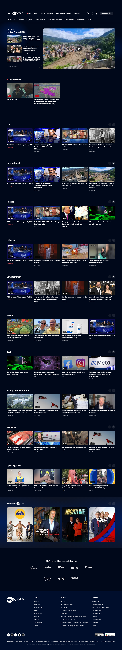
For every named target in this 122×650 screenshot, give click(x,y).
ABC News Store (97, 613)
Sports (36, 619)
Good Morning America (68, 610)
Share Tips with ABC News (100, 607)
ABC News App (96, 610)
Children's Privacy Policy (41, 641)
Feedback (95, 622)
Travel (36, 625)
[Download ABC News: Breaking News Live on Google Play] (110, 634)
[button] (9, 13)
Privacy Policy (10, 641)
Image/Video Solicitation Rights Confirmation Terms (86, 641)
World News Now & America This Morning (74, 622)
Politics (36, 601)
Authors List (95, 616)
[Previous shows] (109, 503)
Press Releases (96, 619)
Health (36, 610)
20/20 (63, 601)
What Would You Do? (68, 619)
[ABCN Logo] (17, 13)
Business (37, 604)
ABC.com (64, 607)
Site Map (94, 625)
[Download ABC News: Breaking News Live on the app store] (99, 634)
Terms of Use (19, 641)
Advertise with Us (97, 604)
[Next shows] (113, 503)
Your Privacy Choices (28, 641)
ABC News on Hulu (67, 604)
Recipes (36, 616)
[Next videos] (113, 124)
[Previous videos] (109, 124)
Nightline (64, 613)
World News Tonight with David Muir (72, 625)
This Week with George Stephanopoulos (73, 616)
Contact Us (95, 601)
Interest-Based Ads (68, 641)
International (38, 613)
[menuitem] (11, 19)
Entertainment (38, 607)
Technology (38, 622)
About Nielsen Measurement (108, 641)
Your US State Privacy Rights (55, 641)
